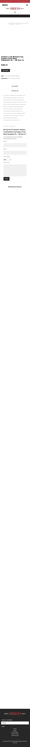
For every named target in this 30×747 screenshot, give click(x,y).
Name (5, 141)
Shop (15, 730)
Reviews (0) (15, 90)
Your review (6, 162)
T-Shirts (6, 23)
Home (2, 23)
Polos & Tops (11, 78)
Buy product (5, 70)
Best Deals (15, 732)
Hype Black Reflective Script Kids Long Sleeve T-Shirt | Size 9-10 (28, 57)
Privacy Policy (15, 733)
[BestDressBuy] (15, 8)
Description (15, 86)
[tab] (15, 86)
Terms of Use (15, 735)
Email (5, 149)
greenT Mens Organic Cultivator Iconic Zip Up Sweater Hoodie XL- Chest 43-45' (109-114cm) (26, 57)
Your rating (6, 156)
